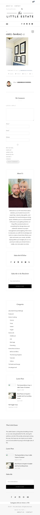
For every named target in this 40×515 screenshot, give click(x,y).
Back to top (19, 510)
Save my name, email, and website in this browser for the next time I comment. (9, 153)
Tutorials (12, 358)
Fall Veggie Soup (13, 405)
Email (8, 130)
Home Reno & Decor (14, 348)
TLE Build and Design (14, 364)
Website (8, 137)
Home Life (11, 333)
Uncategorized (12, 367)
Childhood (13, 336)
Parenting (12, 345)
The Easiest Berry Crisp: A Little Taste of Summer (24, 386)
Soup (11, 323)
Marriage (12, 342)
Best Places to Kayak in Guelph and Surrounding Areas (24, 396)
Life (11, 339)
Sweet (11, 326)
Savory (12, 320)
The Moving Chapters (16, 355)
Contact (17, 6)
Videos (12, 361)
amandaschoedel (26, 70)
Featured (11, 314)
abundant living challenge (15, 311)
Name (8, 124)
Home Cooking (12, 317)
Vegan (11, 329)
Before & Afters (14, 351)
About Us (9, 6)
